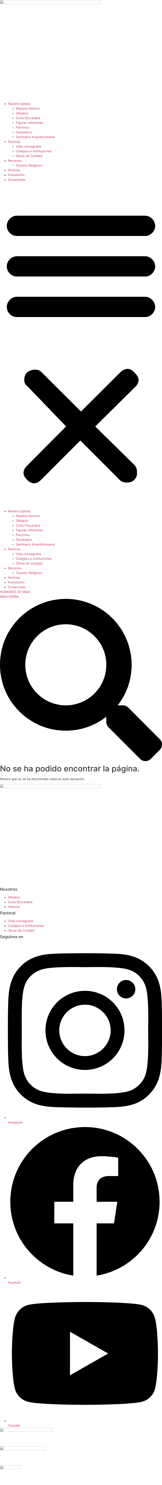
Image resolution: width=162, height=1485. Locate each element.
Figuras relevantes (29, 123)
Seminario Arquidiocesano (35, 137)
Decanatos (24, 132)
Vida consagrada (28, 146)
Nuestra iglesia (19, 104)
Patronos (22, 127)
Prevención (16, 175)
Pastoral (14, 142)
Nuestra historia (28, 108)
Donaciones (16, 180)
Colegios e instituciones (34, 151)
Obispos (22, 113)
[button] (81, 345)
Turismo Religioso (29, 165)
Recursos (15, 161)
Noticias (14, 170)
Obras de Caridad (29, 156)
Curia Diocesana (28, 118)
